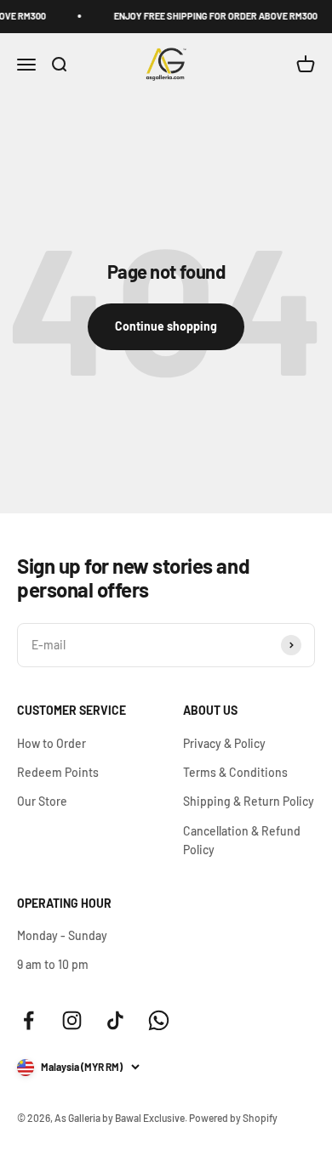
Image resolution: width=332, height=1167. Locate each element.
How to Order (51, 743)
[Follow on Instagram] (71, 1020)
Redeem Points (58, 772)
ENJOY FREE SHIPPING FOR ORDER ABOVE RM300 (212, 15)
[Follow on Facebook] (28, 1020)
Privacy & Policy (224, 743)
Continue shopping (166, 326)
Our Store (42, 801)
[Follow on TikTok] (115, 1020)
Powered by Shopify (233, 1118)
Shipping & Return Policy (248, 801)
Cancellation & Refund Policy (242, 840)
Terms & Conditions (235, 772)
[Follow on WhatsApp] (158, 1020)
